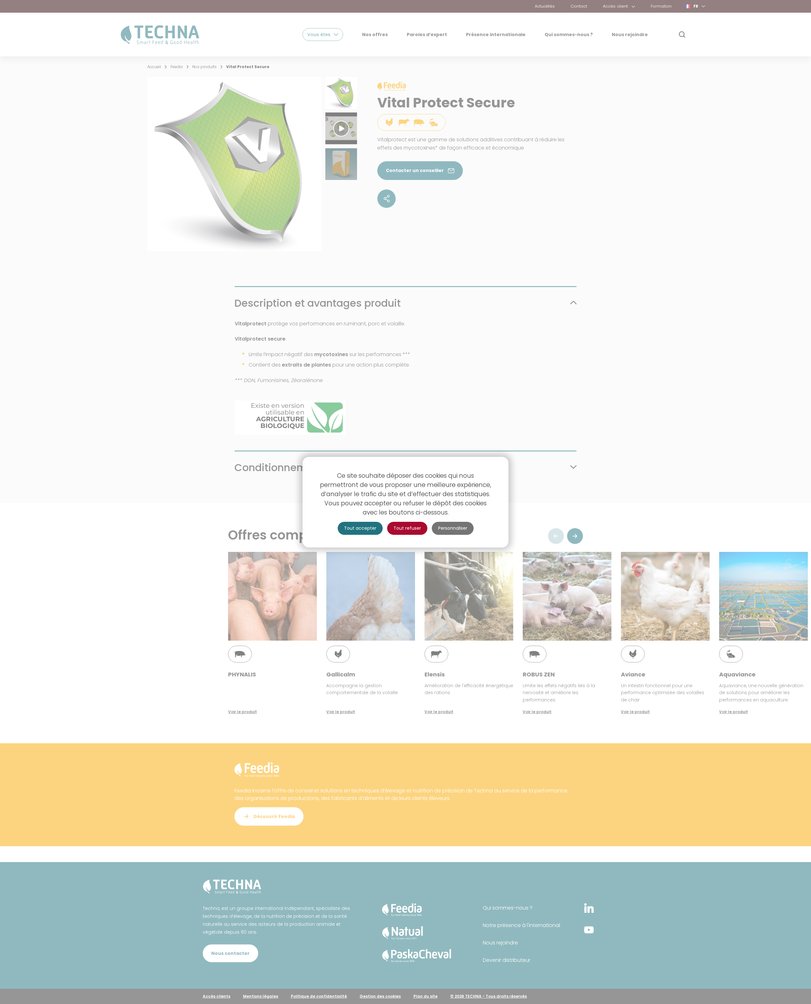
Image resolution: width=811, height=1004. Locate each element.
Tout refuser (407, 528)
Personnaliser (452, 528)
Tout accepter (360, 528)
